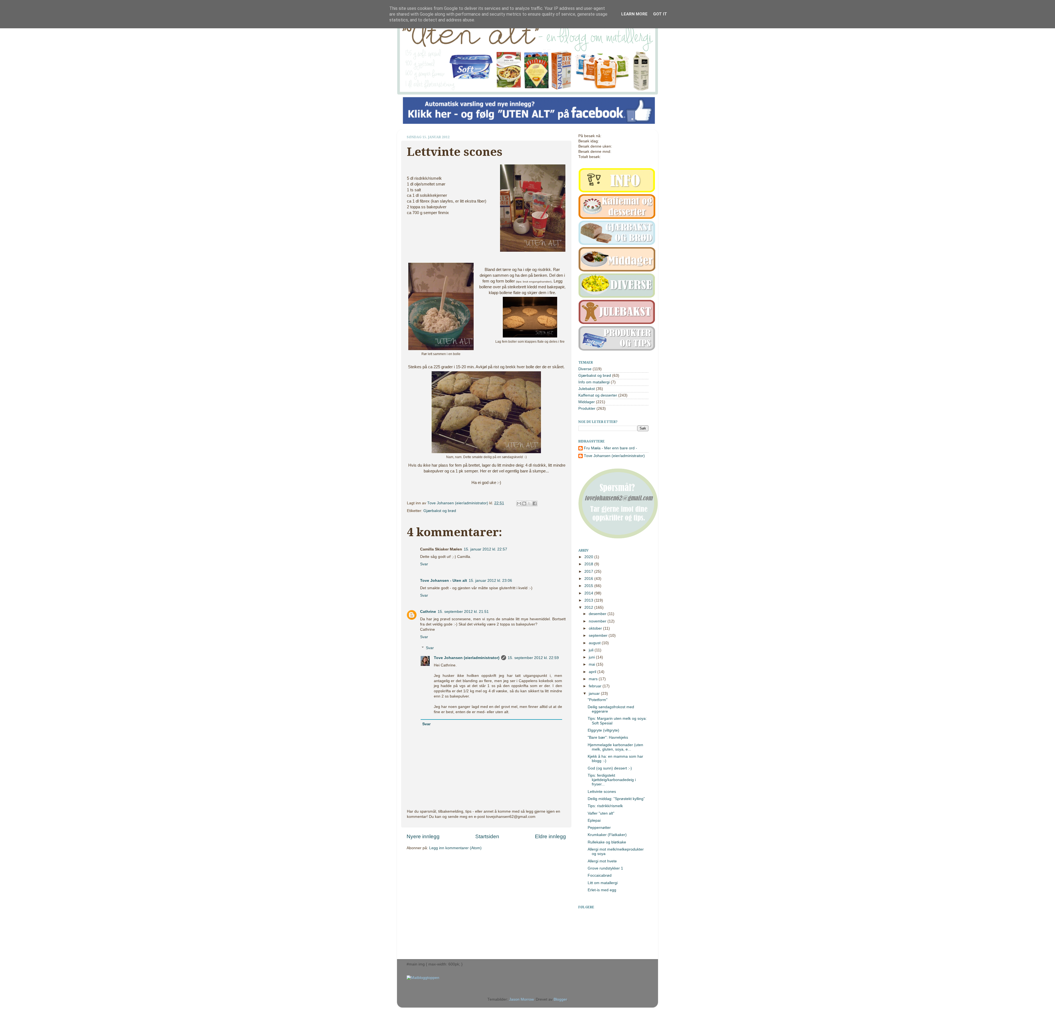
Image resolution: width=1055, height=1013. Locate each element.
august (595, 643)
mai (592, 664)
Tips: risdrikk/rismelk (605, 806)
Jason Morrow (521, 999)
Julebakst (586, 389)
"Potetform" (597, 700)
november (598, 621)
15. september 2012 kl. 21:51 (463, 612)
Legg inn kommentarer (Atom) (455, 848)
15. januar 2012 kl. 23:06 (490, 581)
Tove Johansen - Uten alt (443, 581)
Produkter (586, 408)
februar (596, 686)
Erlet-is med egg (602, 890)
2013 (589, 600)
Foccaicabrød (600, 875)
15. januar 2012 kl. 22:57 (485, 549)
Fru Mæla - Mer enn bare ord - (610, 448)
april (593, 672)
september (599, 635)
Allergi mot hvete (602, 861)
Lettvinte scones (602, 792)
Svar (424, 564)
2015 (589, 586)
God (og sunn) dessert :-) (610, 768)
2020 (589, 557)
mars (594, 679)
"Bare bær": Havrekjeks (608, 737)
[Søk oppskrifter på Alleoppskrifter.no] (423, 978)
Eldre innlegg (550, 836)
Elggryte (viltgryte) (603, 730)
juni (592, 657)
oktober (596, 628)
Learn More (634, 14)
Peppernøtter (599, 828)
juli (592, 650)
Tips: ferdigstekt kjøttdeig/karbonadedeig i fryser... (612, 779)
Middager (586, 402)
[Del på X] (529, 503)
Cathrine (428, 612)
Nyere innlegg (423, 836)
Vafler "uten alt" (601, 813)
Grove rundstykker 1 (605, 868)
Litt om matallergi (603, 883)
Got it (660, 14)
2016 (589, 579)
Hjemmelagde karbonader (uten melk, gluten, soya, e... (615, 747)
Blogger (560, 999)
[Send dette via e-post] (519, 503)
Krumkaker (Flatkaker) (607, 835)
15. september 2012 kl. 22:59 (533, 658)
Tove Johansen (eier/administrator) (458, 503)
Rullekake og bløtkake (607, 842)
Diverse (585, 369)
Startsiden (487, 836)
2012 (589, 607)
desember (598, 614)
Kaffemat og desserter (597, 395)
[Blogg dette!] (524, 503)
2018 (589, 564)
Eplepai (594, 820)
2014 (589, 593)
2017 (589, 571)
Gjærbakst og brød (439, 511)
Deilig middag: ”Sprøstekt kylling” (616, 799)
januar (595, 693)
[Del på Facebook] (534, 503)
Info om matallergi (594, 382)
